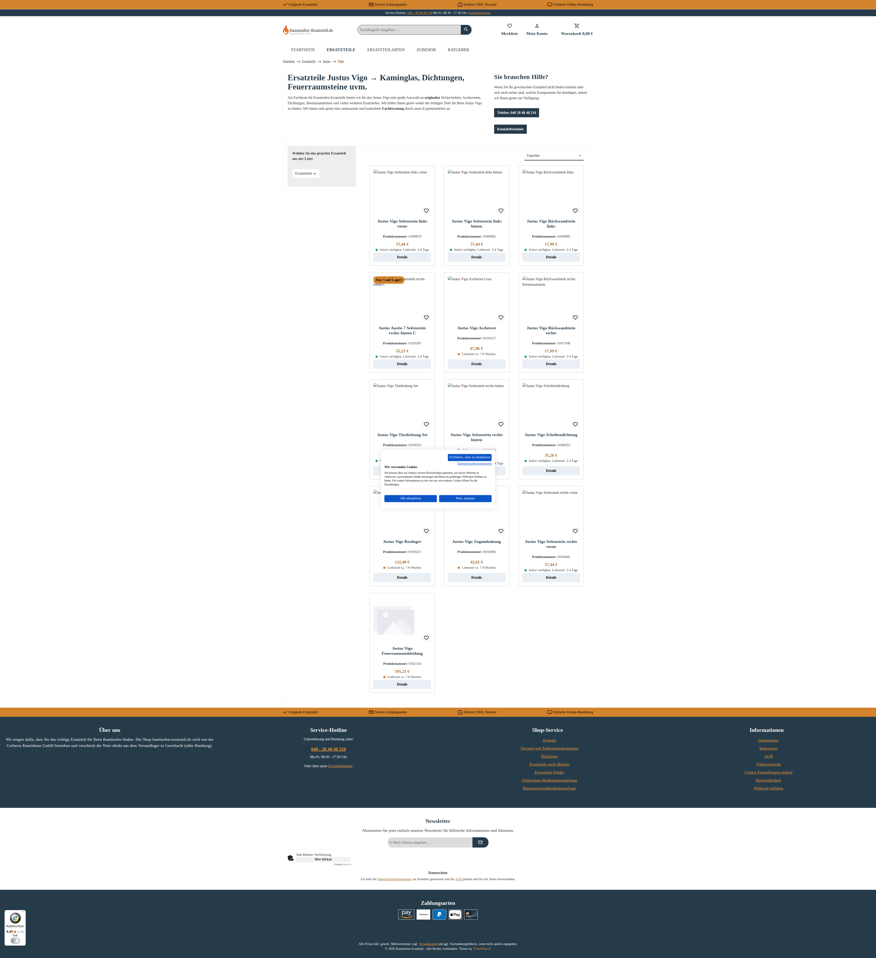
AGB (768, 756)
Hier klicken (323, 859)
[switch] (15, 940)
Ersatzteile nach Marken (549, 764)
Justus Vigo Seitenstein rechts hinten (477, 437)
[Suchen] (466, 30)
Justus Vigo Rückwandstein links (551, 223)
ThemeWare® (482, 948)
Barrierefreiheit (768, 780)
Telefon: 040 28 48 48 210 (516, 113)
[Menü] (23, 913)
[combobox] (409, 30)
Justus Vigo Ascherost (476, 328)
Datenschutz (768, 740)
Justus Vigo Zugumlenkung (476, 541)
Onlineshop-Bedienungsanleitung (549, 780)
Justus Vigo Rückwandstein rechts (551, 330)
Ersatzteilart (303, 173)
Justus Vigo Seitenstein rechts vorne (551, 544)
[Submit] (480, 842)
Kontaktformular (480, 13)
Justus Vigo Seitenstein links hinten (477, 223)
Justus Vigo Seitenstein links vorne (402, 223)
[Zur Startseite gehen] (308, 29)
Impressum (768, 748)
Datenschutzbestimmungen (394, 879)
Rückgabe (549, 756)
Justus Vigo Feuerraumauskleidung (402, 651)
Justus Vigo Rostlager (402, 541)
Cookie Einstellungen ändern (769, 772)
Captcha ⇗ (343, 864)
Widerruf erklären (768, 788)
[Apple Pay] (455, 914)
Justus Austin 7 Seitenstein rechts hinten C (402, 330)
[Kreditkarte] (471, 914)
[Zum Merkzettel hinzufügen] (426, 210)
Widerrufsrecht (768, 764)
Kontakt (549, 740)
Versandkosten (428, 944)
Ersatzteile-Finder (549, 772)
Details (402, 257)
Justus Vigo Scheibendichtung (551, 434)
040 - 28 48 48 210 (419, 13)
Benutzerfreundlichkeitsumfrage (549, 788)
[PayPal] (439, 914)
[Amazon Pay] (406, 914)
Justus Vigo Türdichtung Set (402, 434)
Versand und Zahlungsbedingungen (549, 748)
